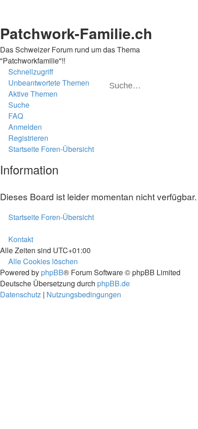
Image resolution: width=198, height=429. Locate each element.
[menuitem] (44, 82)
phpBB (52, 272)
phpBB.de (113, 283)
